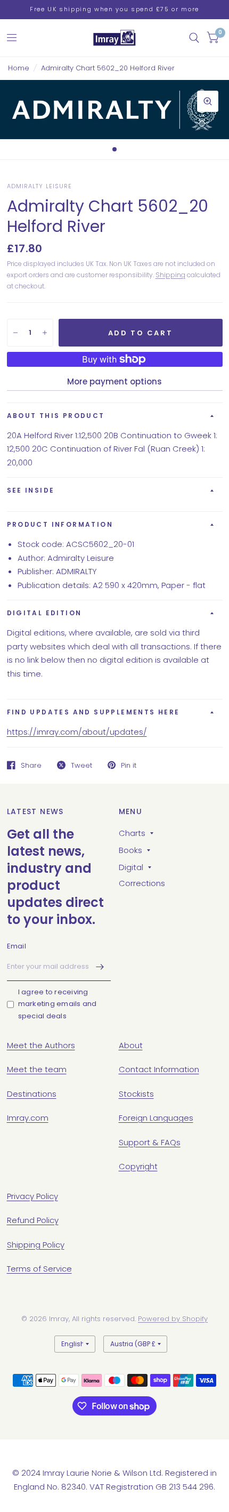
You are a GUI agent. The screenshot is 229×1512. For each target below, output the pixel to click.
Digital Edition (44, 612)
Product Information (60, 524)
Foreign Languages (156, 1117)
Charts (132, 833)
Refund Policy (33, 1220)
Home (18, 68)
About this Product (56, 415)
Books (130, 850)
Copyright (138, 1166)
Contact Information (159, 1069)
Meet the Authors (41, 1045)
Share (31, 765)
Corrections (142, 883)
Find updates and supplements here (93, 712)
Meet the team (37, 1069)
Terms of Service (39, 1268)
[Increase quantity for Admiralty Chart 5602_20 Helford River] (45, 332)
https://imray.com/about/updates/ (77, 731)
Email (16, 946)
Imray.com (27, 1117)
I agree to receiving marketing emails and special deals (57, 1004)
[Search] (194, 38)
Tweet (81, 765)
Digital (131, 867)
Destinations (31, 1093)
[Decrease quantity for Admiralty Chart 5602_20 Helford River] (15, 332)
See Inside (31, 490)
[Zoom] (207, 101)
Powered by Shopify (173, 1319)
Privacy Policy (32, 1196)
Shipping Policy (35, 1244)
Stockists (136, 1093)
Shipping (170, 274)
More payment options (114, 381)
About (131, 1045)
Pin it (128, 765)
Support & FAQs (150, 1142)
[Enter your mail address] (100, 967)
